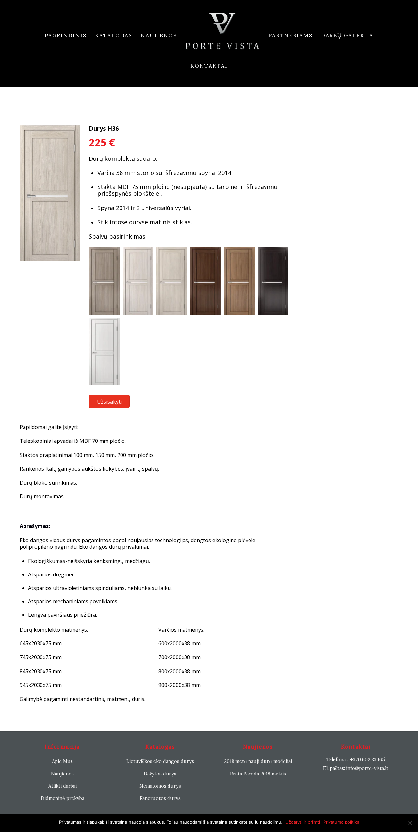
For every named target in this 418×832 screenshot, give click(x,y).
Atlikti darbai (62, 786)
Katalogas (113, 35)
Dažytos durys (160, 774)
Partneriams (290, 35)
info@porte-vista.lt (367, 768)
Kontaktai (209, 65)
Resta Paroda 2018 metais (258, 774)
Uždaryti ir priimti (302, 821)
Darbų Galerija (347, 35)
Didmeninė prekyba (62, 798)
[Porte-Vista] (223, 35)
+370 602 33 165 (367, 760)
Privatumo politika (341, 821)
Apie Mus (62, 761)
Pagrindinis (66, 35)
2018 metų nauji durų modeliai (258, 761)
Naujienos (159, 35)
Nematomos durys (160, 786)
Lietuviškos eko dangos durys (160, 761)
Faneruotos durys (160, 798)
